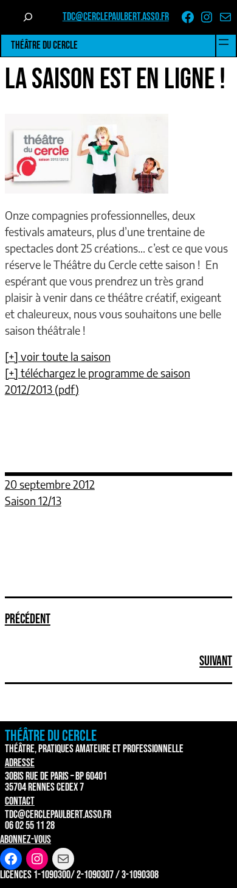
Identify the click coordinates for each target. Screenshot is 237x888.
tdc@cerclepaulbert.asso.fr (116, 16)
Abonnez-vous (25, 839)
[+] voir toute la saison (58, 356)
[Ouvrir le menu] (223, 42)
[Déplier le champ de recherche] (28, 17)
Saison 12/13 (33, 501)
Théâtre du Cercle (44, 45)
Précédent (27, 619)
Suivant (215, 661)
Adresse (20, 763)
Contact (20, 801)
